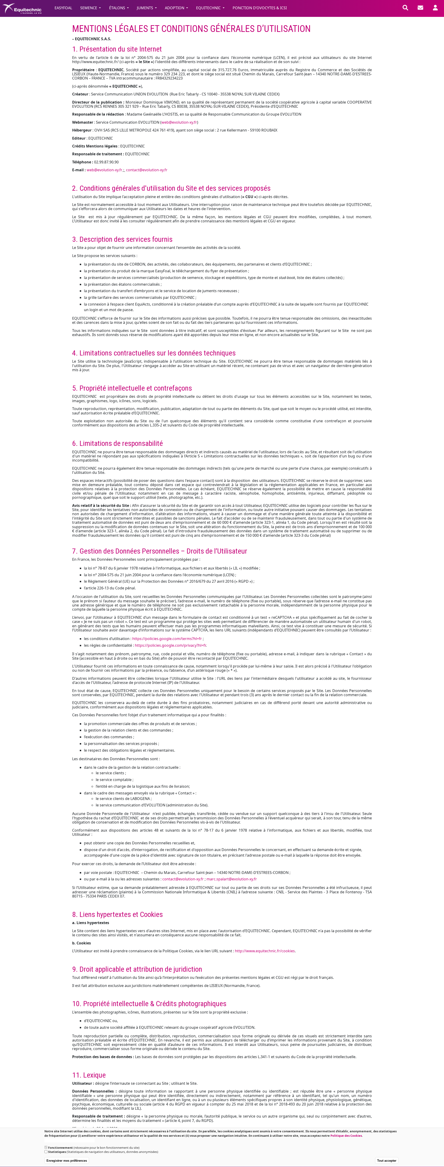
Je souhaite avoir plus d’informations (69, 1140)
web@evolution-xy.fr (179, 122)
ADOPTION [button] (175, 7)
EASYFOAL (63, 7)
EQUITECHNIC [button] (209, 7)
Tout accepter (386, 1160)
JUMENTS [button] (145, 7)
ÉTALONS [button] (117, 7)
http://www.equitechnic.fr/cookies (265, 950)
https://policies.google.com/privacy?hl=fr (170, 645)
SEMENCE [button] (89, 7)
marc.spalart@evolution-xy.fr (232, 879)
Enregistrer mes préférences (66, 1160)
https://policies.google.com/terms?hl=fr (167, 638)
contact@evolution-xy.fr (146, 169)
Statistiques (57, 1152)
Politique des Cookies (346, 1136)
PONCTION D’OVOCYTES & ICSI (260, 7)
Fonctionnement (60, 1148)
